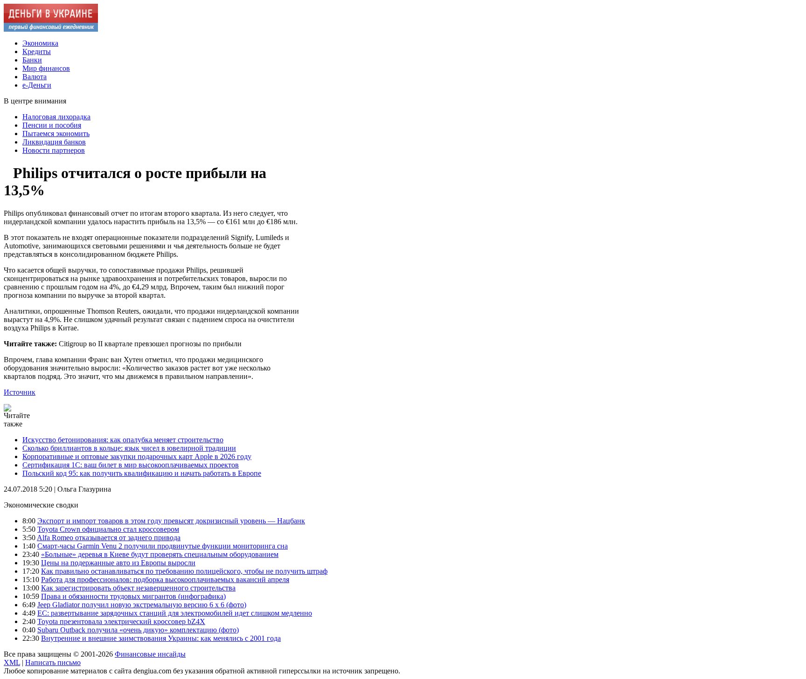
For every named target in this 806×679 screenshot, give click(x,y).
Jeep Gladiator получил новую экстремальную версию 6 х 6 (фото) (141, 605)
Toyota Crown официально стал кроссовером (108, 529)
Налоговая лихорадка (56, 117)
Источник (19, 392)
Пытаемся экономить (56, 133)
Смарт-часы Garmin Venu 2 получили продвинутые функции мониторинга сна (162, 546)
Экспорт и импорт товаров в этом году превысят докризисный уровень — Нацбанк (171, 521)
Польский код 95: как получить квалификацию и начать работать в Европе (141, 473)
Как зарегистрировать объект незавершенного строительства (138, 588)
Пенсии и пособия (51, 125)
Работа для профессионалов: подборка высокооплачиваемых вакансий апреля (165, 579)
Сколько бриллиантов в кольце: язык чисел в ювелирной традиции (129, 448)
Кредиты (36, 51)
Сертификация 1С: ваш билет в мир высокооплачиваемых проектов (130, 465)
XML (12, 662)
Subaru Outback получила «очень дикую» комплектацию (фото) (138, 630)
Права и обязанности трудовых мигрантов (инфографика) (133, 596)
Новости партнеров (53, 150)
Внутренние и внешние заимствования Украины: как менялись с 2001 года (161, 638)
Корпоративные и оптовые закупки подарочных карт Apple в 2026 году (136, 456)
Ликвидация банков (54, 142)
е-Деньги (36, 85)
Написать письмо (53, 662)
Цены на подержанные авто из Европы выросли (118, 563)
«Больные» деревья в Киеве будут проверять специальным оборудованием (159, 554)
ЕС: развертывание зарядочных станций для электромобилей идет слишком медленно (174, 613)
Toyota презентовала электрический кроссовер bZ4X (121, 621)
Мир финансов (46, 68)
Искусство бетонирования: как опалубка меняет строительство (122, 440)
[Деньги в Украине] (51, 29)
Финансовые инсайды (150, 654)
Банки (32, 60)
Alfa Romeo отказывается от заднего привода (109, 538)
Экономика (40, 43)
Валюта (34, 77)
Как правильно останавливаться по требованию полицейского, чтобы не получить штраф (184, 571)
